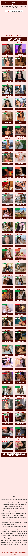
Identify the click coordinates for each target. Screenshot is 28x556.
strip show (7, 163)
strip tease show (20, 136)
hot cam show (20, 300)
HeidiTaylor (7, 179)
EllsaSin (7, 316)
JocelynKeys (7, 303)
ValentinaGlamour (20, 43)
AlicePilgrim (20, 385)
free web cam (20, 382)
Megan (20, 125)
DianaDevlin (7, 439)
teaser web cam (20, 355)
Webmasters (14, 554)
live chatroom (7, 95)
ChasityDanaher (7, 426)
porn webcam (7, 67)
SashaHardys (20, 289)
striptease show (20, 67)
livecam (7, 54)
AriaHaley (20, 138)
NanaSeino (20, 220)
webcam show (7, 177)
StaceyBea (20, 275)
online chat (20, 54)
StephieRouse (20, 398)
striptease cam (20, 232)
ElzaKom (8, 207)
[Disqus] (14, 476)
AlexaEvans (7, 344)
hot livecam (7, 423)
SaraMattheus (7, 111)
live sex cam (8, 341)
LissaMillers (20, 344)
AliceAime (20, 152)
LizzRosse (20, 248)
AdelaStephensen (7, 275)
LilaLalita (7, 56)
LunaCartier (7, 220)
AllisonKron (20, 262)
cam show (20, 218)
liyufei (20, 357)
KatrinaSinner (20, 439)
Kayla (20, 97)
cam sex (8, 259)
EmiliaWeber (7, 385)
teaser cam (20, 163)
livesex (20, 95)
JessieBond (7, 43)
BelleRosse (20, 371)
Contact (7, 552)
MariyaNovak (7, 125)
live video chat (20, 191)
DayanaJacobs (20, 111)
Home (7, 11)
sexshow (20, 314)
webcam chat (20, 177)
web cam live (7, 218)
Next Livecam (10, 35)
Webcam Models (23, 552)
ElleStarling (7, 330)
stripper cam (8, 81)
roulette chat (20, 396)
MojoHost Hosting (14, 552)
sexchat (20, 122)
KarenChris (20, 330)
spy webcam (8, 451)
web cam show (7, 122)
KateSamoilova (20, 84)
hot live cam (8, 286)
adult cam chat (20, 81)
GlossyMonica (7, 152)
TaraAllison (20, 193)
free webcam (20, 423)
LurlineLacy (20, 316)
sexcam (7, 314)
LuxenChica (7, 289)
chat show (20, 259)
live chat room (20, 204)
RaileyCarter (7, 371)
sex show (7, 273)
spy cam (8, 245)
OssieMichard (20, 70)
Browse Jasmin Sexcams (16, 11)
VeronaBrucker (7, 412)
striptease (7, 191)
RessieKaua (7, 70)
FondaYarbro (8, 97)
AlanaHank (20, 303)
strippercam (7, 327)
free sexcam (7, 369)
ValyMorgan (20, 166)
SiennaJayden (20, 426)
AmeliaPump (8, 398)
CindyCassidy (20, 207)
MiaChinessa (7, 234)
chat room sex (7, 382)
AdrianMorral (7, 248)
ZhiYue (7, 84)
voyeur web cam (20, 245)
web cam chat (20, 109)
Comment (19, 35)
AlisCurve (7, 262)
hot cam (20, 150)
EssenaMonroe (7, 357)
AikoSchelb (7, 166)
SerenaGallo (7, 193)
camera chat (8, 437)
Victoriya (7, 138)
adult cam (7, 136)
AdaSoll (20, 56)
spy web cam (7, 109)
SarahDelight (20, 234)
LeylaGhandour (20, 412)
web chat (20, 369)
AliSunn (20, 179)
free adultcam (7, 150)
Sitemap (3, 552)
